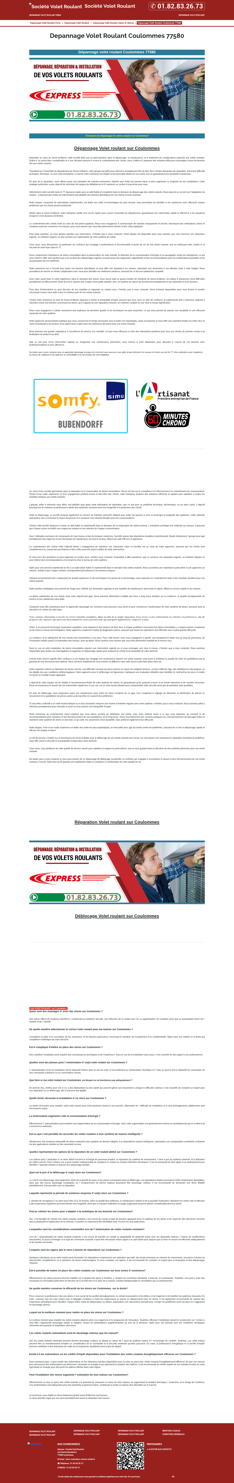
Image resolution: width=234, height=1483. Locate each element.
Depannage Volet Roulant (192, 15)
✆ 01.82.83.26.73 (176, 6)
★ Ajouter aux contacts (159, 1449)
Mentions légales (171, 1431)
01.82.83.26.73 (76, 1463)
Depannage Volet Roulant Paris (45, 15)
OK (173, 1477)
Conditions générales (173, 1434)
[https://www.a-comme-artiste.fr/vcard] (130, 1455)
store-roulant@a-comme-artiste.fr (80, 1459)
